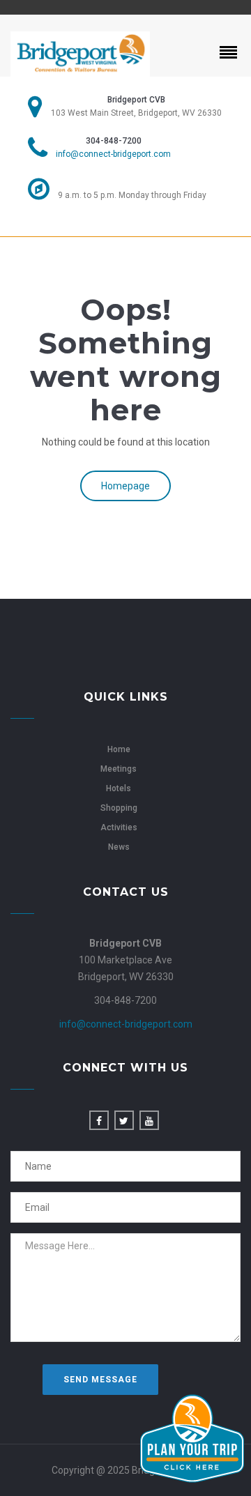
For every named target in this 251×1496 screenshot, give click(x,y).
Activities (118, 827)
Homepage (125, 485)
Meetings (118, 769)
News (119, 847)
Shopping (118, 808)
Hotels (118, 788)
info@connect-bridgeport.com (113, 154)
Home (118, 749)
